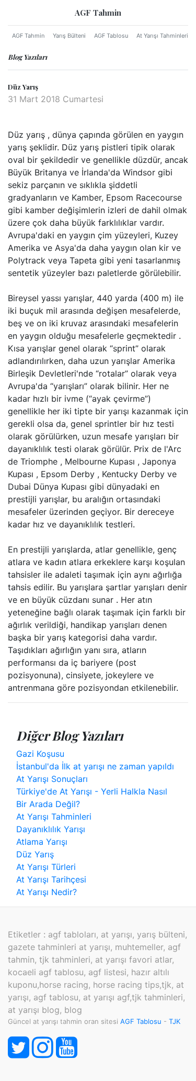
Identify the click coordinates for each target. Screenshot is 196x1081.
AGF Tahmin (98, 12)
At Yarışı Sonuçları (52, 779)
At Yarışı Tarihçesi (51, 879)
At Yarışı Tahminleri (162, 35)
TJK (174, 1021)
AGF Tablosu (111, 35)
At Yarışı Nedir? (46, 892)
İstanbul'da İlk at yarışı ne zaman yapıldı (95, 766)
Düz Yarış (35, 854)
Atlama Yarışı (41, 841)
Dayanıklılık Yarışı (50, 829)
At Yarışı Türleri (46, 867)
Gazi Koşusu (40, 753)
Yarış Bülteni (69, 35)
